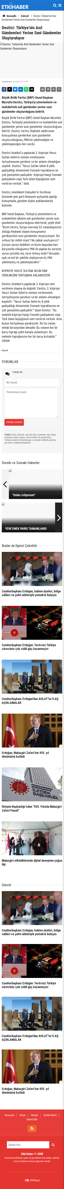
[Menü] (59, 5)
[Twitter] (9, 89)
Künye (23, 1115)
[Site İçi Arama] (54, 5)
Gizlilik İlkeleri (50, 1115)
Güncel (25, 16)
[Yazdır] (42, 89)
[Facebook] (4, 89)
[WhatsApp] (26, 89)
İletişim (34, 1115)
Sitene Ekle (32, 1119)
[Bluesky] (15, 89)
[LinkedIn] (20, 89)
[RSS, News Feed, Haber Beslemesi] (32, 1128)
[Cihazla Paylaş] (31, 89)
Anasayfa (11, 16)
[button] (48, 89)
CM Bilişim (35, 1180)
